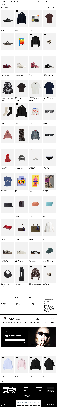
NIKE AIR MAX (32, 298)
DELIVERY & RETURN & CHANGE (41, 392)
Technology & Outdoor (34, 1)
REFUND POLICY (27, 396)
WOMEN (3, 298)
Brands (12, 1)
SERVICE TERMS (27, 395)
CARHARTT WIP (18, 304)
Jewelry (24, 1)
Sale (40, 1)
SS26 (46, 1)
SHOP (25, 390)
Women (15, 1)
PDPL (37, 391)
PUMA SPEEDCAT (32, 304)
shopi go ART (43, 1)
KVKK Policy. (23, 342)
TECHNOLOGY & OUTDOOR (5, 303)
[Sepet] (55, 2)
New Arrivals (9, 1)
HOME (3, 302)
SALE (2, 305)
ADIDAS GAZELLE (32, 303)
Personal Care (29, 1)
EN (4, 404)
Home (26, 1)
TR (3, 404)
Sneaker (21, 1)
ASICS (17, 303)
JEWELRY (3, 304)
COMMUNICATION (27, 392)
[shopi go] (3, 2)
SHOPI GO (17, 298)
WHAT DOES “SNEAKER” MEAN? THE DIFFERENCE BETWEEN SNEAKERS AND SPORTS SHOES (49, 309)
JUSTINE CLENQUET (18, 305)
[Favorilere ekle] (13, 11)
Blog (25, 397)
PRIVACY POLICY (38, 390)
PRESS (25, 391)
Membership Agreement (17, 342)
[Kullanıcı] (53, 2)
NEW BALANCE (18, 302)
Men (18, 1)
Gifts (38, 1)
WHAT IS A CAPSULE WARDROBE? (48, 311)
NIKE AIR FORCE (32, 305)
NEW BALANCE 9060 (32, 302)
